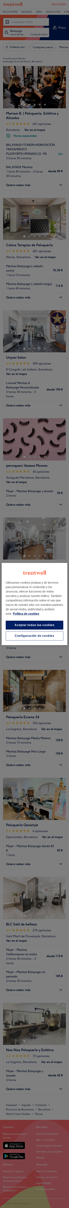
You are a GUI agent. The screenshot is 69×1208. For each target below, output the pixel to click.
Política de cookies (26, 613)
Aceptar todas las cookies (34, 625)
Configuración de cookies (34, 636)
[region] (34, 604)
